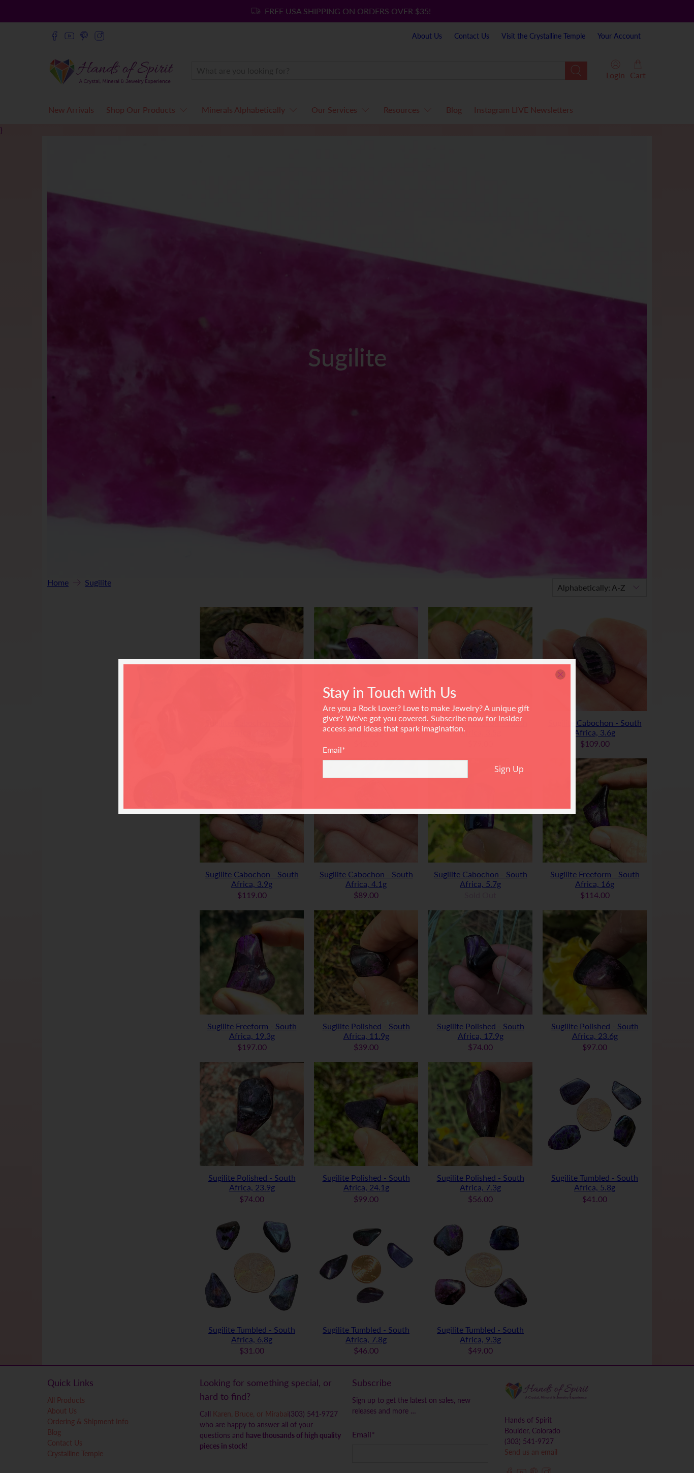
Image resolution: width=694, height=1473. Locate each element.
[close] (560, 674)
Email (334, 749)
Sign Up (509, 769)
